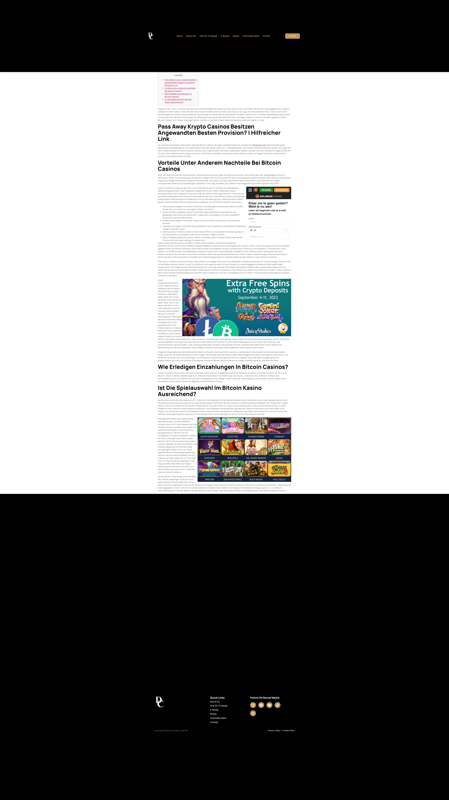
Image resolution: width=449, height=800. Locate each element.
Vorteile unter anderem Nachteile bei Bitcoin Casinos (180, 89)
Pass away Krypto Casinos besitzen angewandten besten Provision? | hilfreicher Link (181, 82)
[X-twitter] (253, 713)
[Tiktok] (278, 705)
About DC (191, 35)
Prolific (266, 35)
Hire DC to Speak (208, 35)
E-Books (225, 35)
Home (180, 35)
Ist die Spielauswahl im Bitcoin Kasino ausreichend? (178, 101)
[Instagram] (253, 705)
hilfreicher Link (259, 145)
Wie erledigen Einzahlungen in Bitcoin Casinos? (178, 95)
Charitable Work (251, 35)
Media (236, 35)
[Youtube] (269, 705)
